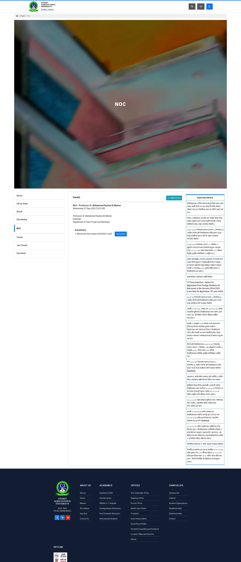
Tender (20, 237)
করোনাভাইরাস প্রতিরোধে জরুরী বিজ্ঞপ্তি (199, 277)
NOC (19, 228)
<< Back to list (174, 198)
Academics (106, 485)
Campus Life (176, 485)
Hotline (58, 547)
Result (19, 211)
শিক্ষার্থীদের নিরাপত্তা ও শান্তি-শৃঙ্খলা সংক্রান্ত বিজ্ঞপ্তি (205, 444)
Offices (135, 485)
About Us (85, 485)
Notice (19, 195)
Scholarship (22, 219)
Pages (22, 16)
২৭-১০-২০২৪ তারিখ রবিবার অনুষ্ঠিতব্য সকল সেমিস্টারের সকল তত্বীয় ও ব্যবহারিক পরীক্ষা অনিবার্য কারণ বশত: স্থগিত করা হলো (205, 403)
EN (201, 6)
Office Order (22, 203)
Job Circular (22, 245)
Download (21, 253)
